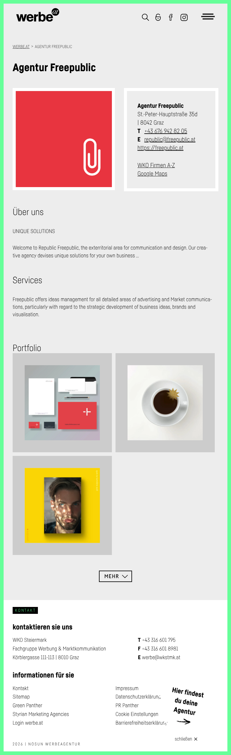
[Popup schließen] (196, 738)
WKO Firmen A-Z (156, 165)
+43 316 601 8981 (160, 648)
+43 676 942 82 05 (165, 131)
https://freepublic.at (160, 147)
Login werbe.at (28, 723)
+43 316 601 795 (159, 640)
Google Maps (152, 173)
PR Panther (127, 705)
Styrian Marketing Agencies (41, 714)
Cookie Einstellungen (137, 714)
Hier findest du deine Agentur (188, 701)
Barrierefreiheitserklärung (142, 723)
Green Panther (27, 705)
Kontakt (21, 688)
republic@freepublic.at (170, 139)
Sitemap (21, 696)
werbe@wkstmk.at (161, 657)
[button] (145, 18)
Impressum (127, 688)
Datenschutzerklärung (138, 696)
